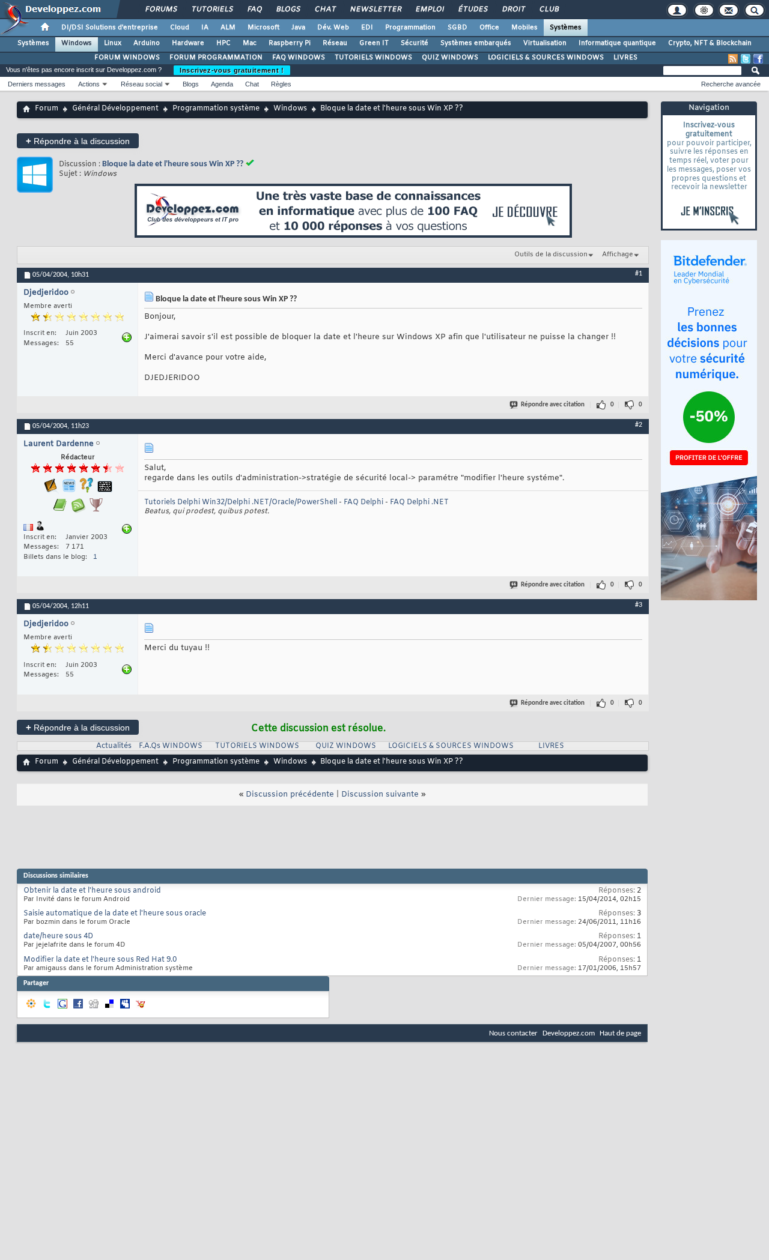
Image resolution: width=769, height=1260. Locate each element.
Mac (250, 43)
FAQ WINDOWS (298, 57)
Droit (513, 9)
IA (204, 27)
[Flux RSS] (733, 59)
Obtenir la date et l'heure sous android (92, 891)
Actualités (114, 746)
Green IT (374, 43)
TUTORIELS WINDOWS (373, 57)
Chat (324, 9)
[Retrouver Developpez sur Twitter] (745, 59)
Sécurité (414, 43)
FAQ (254, 9)
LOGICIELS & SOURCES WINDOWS (546, 57)
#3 (638, 605)
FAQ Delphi (363, 502)
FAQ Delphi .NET (419, 502)
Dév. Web (333, 27)
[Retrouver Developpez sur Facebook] (758, 59)
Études (472, 9)
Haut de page (620, 1033)
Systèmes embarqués (475, 43)
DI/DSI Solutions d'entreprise (109, 27)
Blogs (288, 9)
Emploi (429, 9)
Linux (112, 43)
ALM (228, 27)
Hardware (188, 43)
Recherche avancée (731, 84)
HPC (223, 43)
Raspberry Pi (290, 43)
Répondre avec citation (553, 405)
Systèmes (566, 27)
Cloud (179, 27)
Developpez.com (569, 1033)
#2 (638, 425)
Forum (46, 108)
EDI (367, 27)
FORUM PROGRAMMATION (216, 57)
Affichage (617, 254)
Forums (161, 9)
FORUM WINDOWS (127, 57)
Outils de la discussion (551, 254)
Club (548, 9)
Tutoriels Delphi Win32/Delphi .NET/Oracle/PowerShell (240, 502)
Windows (76, 43)
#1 (638, 273)
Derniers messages (36, 84)
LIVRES (625, 57)
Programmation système (216, 108)
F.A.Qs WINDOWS (170, 746)
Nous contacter (513, 1033)
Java (298, 27)
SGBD (457, 27)
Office (489, 27)
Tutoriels (212, 9)
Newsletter (375, 9)
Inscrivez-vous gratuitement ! (232, 70)
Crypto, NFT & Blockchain (710, 43)
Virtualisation (545, 43)
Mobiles (524, 27)
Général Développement (115, 108)
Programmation (410, 27)
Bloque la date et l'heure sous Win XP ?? (172, 164)
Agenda (222, 84)
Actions (89, 84)
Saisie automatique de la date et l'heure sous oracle (114, 913)
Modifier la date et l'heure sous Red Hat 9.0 (100, 960)
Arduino (146, 43)
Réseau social (141, 84)
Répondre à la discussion (78, 141)
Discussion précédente (290, 794)
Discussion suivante (380, 794)
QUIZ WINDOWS (450, 57)
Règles (281, 84)
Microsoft (263, 27)
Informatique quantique (617, 43)
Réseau (335, 43)
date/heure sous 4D (58, 936)
